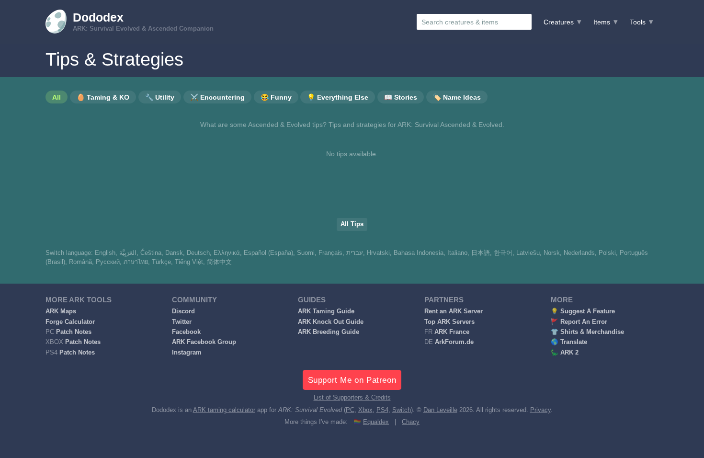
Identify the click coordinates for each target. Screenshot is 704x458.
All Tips (352, 224)
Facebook (186, 332)
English (105, 253)
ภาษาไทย (136, 262)
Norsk (552, 253)
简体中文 (219, 262)
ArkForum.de (454, 342)
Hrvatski (378, 253)
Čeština (150, 253)
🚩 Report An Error (579, 322)
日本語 (480, 253)
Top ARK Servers (449, 322)
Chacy (411, 422)
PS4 (382, 410)
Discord (183, 311)
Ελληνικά (227, 253)
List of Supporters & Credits (352, 397)
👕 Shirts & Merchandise (587, 332)
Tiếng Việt (189, 262)
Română (80, 262)
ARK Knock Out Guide (330, 322)
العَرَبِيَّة (127, 253)
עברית (354, 253)
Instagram (187, 352)
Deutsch (198, 253)
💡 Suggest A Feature (583, 311)
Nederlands (579, 253)
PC (350, 410)
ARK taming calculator (224, 410)
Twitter (182, 322)
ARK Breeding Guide (328, 332)
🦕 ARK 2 (565, 352)
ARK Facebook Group (204, 342)
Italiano (457, 253)
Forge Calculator (70, 322)
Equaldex (376, 422)
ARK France (451, 332)
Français (330, 253)
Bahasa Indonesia (418, 253)
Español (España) (268, 253)
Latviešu (528, 253)
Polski (607, 253)
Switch (401, 410)
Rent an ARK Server (453, 311)
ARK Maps (60, 311)
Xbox (365, 410)
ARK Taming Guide (326, 311)
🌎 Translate (569, 342)
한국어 (503, 253)
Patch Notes (73, 332)
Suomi (306, 253)
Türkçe (161, 262)
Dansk (174, 253)
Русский (108, 262)
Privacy (540, 410)
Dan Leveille (440, 410)
